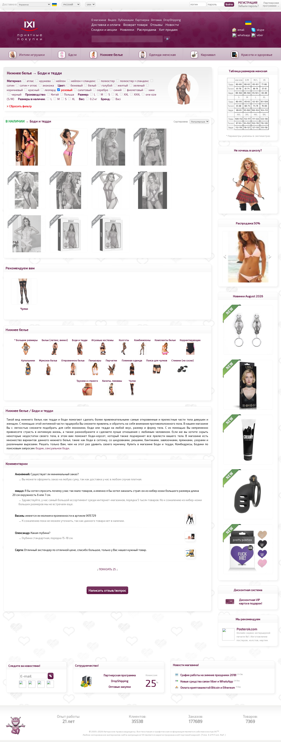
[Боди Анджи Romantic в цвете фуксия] (110, 209)
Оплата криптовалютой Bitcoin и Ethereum (207, 687)
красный (33, 90)
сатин (10, 85)
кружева (45, 81)
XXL (126, 94)
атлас (30, 81)
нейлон (61, 81)
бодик (40, 448)
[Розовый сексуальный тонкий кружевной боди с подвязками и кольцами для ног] (26, 252)
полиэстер (108, 81)
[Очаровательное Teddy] (110, 165)
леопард (50, 90)
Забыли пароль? (248, 6)
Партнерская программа (120, 675)
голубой (107, 85)
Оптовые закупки (120, 686)
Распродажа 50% (248, 223)
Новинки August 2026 (248, 296)
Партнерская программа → (271, 4)
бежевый (77, 85)
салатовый (85, 90)
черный (16, 94)
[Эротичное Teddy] (26, 209)
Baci (118, 99)
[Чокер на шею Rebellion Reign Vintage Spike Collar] (248, 409)
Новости (172, 24)
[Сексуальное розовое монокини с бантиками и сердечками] (26, 165)
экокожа (48, 85)
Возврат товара (135, 24)
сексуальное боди (57, 448)
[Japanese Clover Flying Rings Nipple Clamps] (248, 354)
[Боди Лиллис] (68, 209)
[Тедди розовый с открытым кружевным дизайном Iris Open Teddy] (68, 252)
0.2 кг (93, 99)
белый (92, 85)
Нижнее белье (19, 72)
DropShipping (119, 681)
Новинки (127, 29)
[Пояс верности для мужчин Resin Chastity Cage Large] (248, 519)
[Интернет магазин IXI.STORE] (28, 43)
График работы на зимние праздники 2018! (208, 675)
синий (118, 90)
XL (116, 94)
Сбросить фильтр (20, 106)
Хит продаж (168, 29)
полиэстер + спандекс (134, 81)
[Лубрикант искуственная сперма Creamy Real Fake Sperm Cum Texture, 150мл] (248, 464)
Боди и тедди (42, 410)
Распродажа (146, 29)
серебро (102, 90)
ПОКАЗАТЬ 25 (107, 569)
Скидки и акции (104, 29)
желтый (123, 85)
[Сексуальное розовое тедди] (68, 165)
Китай (55, 94)
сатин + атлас (28, 85)
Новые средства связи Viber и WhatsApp (206, 681)
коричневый (15, 90)
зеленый (139, 85)
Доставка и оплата (105, 24)
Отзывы (156, 24)
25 (151, 683)
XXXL (137, 94)
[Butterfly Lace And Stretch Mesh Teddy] (152, 209)
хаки (151, 90)
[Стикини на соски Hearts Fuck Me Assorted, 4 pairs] (248, 574)
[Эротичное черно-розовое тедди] (152, 165)
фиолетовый (135, 90)
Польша (69, 94)
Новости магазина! (186, 665)
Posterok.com (247, 629)
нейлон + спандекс (83, 81)
